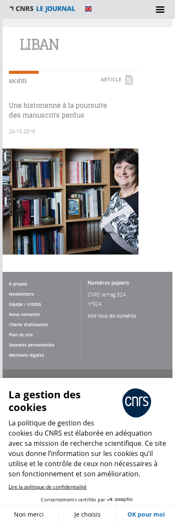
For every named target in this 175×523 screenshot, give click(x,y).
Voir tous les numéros (112, 315)
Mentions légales (26, 355)
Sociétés (18, 81)
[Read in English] (88, 8)
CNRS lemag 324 (107, 294)
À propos (18, 284)
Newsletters (21, 294)
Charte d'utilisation (28, 324)
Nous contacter (24, 314)
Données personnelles (31, 345)
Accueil (42, 9)
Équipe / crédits (25, 304)
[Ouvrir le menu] (160, 9)
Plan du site (21, 335)
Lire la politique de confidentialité (47, 486)
